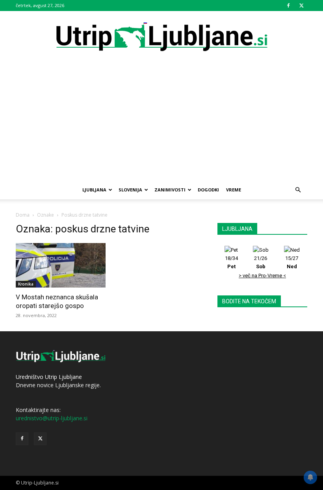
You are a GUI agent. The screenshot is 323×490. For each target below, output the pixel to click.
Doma (23, 215)
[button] (297, 190)
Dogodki (208, 190)
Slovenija (130, 190)
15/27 (291, 262)
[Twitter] (301, 5)
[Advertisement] (161, 121)
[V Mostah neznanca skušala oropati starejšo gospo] (61, 265)
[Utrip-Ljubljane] (161, 37)
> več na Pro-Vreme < (262, 275)
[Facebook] (288, 5)
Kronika (25, 284)
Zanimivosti (170, 190)
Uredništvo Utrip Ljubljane (49, 376)
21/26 (260, 262)
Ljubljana (94, 190)
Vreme (233, 190)
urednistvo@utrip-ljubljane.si (51, 418)
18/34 (231, 262)
